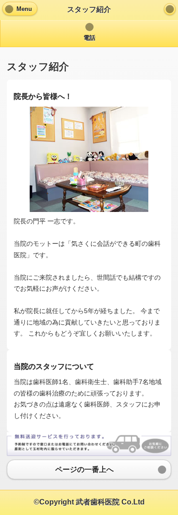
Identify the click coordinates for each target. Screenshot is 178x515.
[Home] (170, 9)
